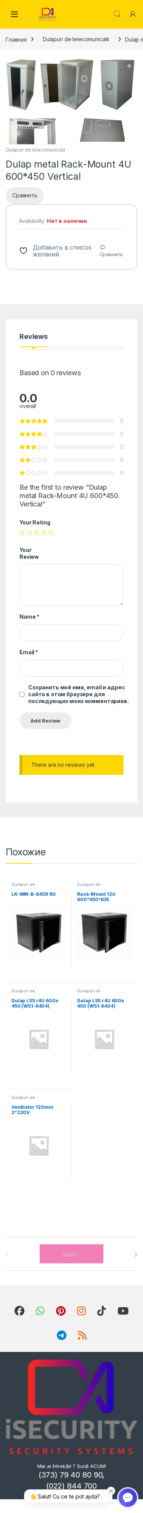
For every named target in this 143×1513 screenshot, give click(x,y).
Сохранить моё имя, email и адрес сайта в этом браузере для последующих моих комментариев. (78, 694)
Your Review (29, 553)
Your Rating (34, 522)
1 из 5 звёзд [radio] (22, 532)
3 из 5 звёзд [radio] (36, 532)
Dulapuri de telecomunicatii (76, 39)
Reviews (33, 336)
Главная (16, 39)
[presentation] (135, 1254)
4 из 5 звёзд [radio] (44, 532)
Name (29, 616)
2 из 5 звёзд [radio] (29, 532)
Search (117, 14)
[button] (130, 66)
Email (28, 652)
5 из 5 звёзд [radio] (50, 532)
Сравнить (111, 254)
